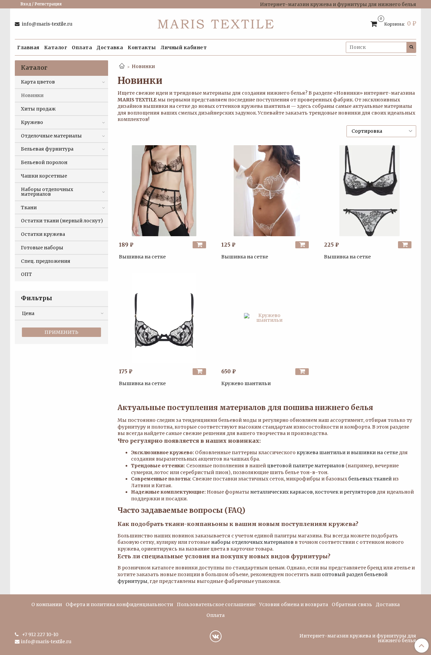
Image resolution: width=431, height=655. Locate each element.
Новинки (32, 95)
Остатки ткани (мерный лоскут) (62, 221)
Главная (28, 47)
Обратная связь (352, 604)
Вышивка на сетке (142, 257)
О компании (46, 604)
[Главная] (122, 66)
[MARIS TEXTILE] (215, 22)
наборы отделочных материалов (252, 542)
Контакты (142, 47)
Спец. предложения (45, 261)
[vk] (216, 636)
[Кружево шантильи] (266, 317)
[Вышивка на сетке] (164, 190)
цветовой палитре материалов (305, 466)
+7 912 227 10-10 (39, 634)
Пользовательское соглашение (216, 604)
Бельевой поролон (44, 162)
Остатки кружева (43, 234)
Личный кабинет (184, 47)
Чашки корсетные (44, 176)
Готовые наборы (42, 248)
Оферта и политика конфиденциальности (119, 604)
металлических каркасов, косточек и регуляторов (313, 492)
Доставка (110, 47)
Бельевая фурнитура (47, 149)
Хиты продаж (38, 109)
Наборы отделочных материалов (47, 191)
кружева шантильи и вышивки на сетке (347, 452)
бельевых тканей (370, 479)
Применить (61, 332)
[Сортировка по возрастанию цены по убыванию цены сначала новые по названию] (381, 131)
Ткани (29, 208)
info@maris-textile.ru (46, 24)
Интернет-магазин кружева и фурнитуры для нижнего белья (357, 638)
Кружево (32, 122)
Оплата (82, 47)
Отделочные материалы (51, 136)
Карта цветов (38, 82)
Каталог (55, 47)
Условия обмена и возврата (293, 604)
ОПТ (26, 274)
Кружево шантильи (246, 383)
